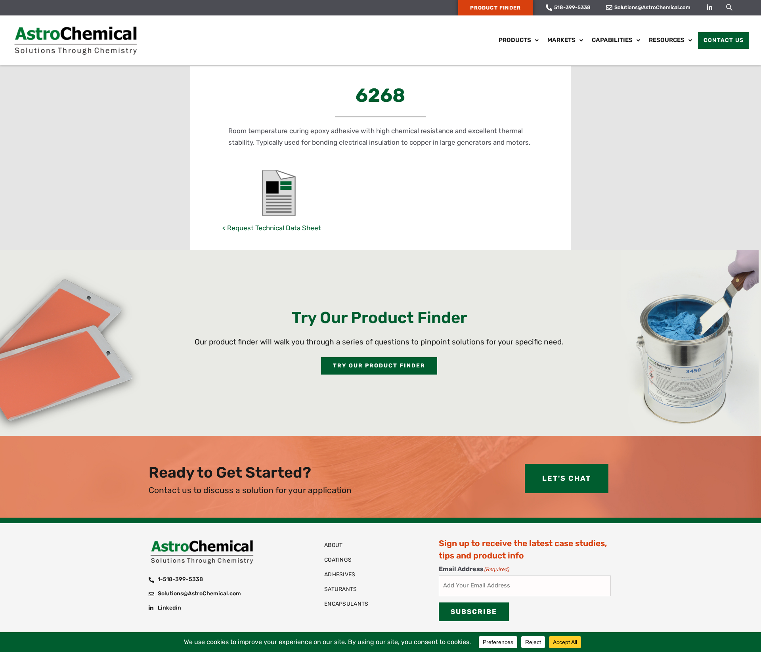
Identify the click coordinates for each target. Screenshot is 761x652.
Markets (561, 40)
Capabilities (612, 40)
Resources (667, 40)
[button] (729, 7)
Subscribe (474, 612)
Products (515, 40)
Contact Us (724, 40)
